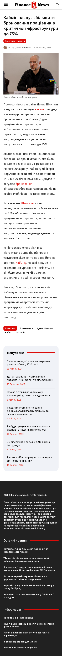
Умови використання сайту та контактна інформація (26, 634)
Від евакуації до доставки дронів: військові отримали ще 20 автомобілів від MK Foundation (29, 568)
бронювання (24, 184)
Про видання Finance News (18, 617)
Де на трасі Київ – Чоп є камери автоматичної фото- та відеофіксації (30, 378)
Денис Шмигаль (45, 328)
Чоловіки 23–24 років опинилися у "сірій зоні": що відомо (29, 596)
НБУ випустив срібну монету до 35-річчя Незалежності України (25, 550)
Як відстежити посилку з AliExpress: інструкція (28, 443)
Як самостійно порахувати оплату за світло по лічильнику (29, 459)
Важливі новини (15, 40)
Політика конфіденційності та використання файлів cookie (28, 625)
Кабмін (8, 332)
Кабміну (21, 263)
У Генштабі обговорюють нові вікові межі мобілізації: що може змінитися (26, 559)
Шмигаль (27, 203)
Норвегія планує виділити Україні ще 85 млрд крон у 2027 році (28, 587)
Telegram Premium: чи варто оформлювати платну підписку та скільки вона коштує (28, 411)
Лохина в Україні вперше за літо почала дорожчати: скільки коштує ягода (25, 578)
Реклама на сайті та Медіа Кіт (20, 647)
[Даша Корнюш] (5, 47)
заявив (39, 109)
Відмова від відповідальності (20, 641)
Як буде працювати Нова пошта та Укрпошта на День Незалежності (28, 428)
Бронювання (26, 328)
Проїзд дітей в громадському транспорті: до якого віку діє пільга (28, 393)
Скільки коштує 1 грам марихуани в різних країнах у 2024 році (28, 362)
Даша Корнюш (23, 47)
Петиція (21, 332)
